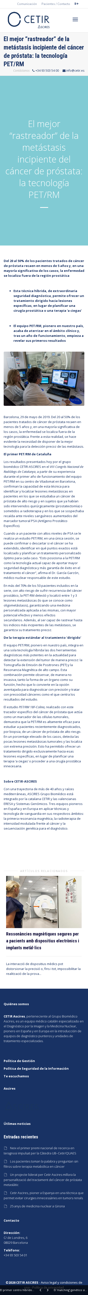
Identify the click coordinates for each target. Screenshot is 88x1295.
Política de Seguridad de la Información (36, 1068)
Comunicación (27, 4)
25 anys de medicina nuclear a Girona (37, 1206)
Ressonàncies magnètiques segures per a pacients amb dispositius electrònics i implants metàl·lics (42, 940)
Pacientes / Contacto (56, 4)
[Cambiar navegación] (75, 19)
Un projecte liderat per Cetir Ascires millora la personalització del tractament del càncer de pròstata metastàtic (43, 1179)
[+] (44, 902)
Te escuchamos (16, 1076)
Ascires (9, 1021)
